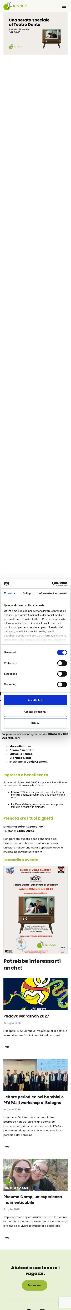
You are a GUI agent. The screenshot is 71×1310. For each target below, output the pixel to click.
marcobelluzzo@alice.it (28, 826)
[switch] (62, 663)
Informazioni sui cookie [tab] (53, 593)
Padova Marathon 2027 (26, 1016)
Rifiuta (35, 723)
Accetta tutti (35, 700)
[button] (64, 6)
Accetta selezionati (35, 711)
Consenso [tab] (10, 593)
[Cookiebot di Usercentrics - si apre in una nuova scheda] (52, 584)
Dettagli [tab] (27, 593)
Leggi (7, 1046)
